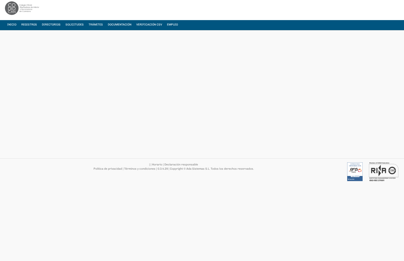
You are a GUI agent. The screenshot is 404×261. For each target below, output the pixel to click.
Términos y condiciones (139, 168)
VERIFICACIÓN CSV (149, 24)
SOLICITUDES (74, 24)
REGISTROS (29, 24)
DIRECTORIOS (51, 24)
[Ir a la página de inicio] (22, 8)
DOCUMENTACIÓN (119, 24)
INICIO (11, 24)
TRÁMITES (96, 24)
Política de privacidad (108, 168)
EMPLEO (172, 24)
